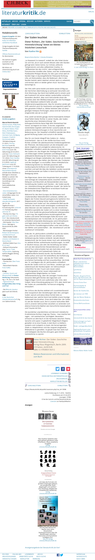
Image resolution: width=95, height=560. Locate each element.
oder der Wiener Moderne (82, 297)
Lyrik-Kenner (78, 269)
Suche (69, 21)
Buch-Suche (41, 556)
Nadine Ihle (34, 51)
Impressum (80, 554)
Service (47, 21)
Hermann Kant (7, 135)
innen (88, 303)
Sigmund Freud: (11, 284)
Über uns (16, 24)
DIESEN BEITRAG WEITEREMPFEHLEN (54, 376)
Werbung (36, 559)
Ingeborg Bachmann (9, 163)
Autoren (39, 21)
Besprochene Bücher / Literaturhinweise (38, 57)
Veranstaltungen (9, 559)
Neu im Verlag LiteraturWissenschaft (84, 106)
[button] (57, 369)
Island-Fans (77, 272)
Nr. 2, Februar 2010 (30, 27)
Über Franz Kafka (83, 206)
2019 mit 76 (6, 212)
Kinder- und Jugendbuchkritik (83, 326)
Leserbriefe (29, 554)
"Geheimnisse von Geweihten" (83, 177)
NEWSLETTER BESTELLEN (58, 381)
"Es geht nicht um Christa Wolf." (10, 216)
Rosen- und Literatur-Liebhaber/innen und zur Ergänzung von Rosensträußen (81, 264)
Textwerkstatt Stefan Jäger (83, 215)
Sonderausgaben (8, 119)
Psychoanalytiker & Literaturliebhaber (80, 286)
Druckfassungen (9, 556)
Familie (4, 50)
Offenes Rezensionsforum (11, 54)
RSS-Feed (5, 554)
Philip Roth (17, 125)
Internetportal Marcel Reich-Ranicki (9, 169)
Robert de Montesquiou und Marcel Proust (10, 234)
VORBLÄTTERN (65, 33)
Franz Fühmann (14, 154)
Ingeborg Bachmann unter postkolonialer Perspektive (82, 330)
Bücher (30, 21)
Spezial (22, 21)
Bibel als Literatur (12, 289)
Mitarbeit (6, 24)
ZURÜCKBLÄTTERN (32, 33)
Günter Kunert (7, 125)
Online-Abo (6, 72)
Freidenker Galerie (83, 165)
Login (23, 24)
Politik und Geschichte (46, 27)
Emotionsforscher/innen (81, 300)
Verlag (91, 12)
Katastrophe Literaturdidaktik (83, 184)
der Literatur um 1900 (81, 294)
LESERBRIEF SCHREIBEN (59, 373)
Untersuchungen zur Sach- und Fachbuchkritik (82, 322)
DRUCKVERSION (61, 379)
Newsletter (24, 559)
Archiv (15, 21)
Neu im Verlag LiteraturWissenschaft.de (47, 540)
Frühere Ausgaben (15, 27)
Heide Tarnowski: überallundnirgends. (9, 200)
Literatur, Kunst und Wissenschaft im (10, 275)
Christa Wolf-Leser (80, 303)
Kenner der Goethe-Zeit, (81, 290)
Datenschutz (81, 556)
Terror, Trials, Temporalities (8, 250)
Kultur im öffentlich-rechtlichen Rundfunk (9, 41)
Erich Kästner (78, 315)
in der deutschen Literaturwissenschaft (9, 298)
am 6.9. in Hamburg (85, 196)
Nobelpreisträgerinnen (83, 211)
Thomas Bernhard (8, 144)
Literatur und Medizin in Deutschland (10, 240)
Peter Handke (14, 158)
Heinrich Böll (6, 127)
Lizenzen (53, 401)
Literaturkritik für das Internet (83, 318)
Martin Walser (9, 129)
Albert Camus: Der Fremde (83, 170)
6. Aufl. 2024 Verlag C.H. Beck (83, 67)
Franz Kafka (6, 268)
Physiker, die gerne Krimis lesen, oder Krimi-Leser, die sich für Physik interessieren (83, 277)
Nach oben (80, 559)
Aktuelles (6, 21)
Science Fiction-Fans (80, 282)
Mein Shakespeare (8, 133)
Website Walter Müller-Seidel (83, 350)
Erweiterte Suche (26, 556)
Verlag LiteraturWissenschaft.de (47, 446)
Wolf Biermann (12, 131)
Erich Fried (6, 150)
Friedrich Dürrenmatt (8, 138)
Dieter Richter (40, 339)
